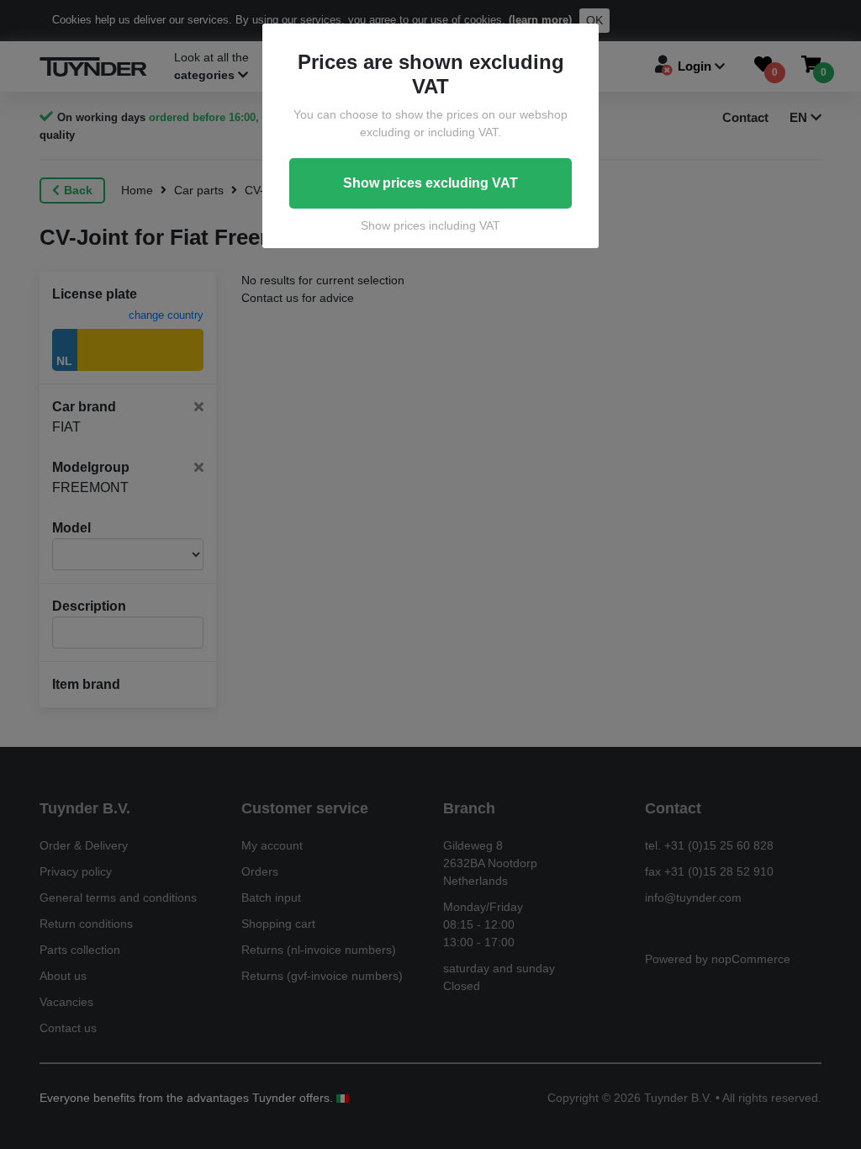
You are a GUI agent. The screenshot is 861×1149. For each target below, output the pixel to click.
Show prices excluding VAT (430, 183)
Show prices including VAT (430, 225)
